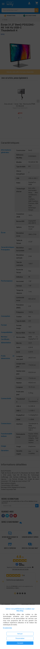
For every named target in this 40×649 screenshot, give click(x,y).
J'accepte (20, 643)
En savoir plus (7, 628)
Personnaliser (20, 638)
